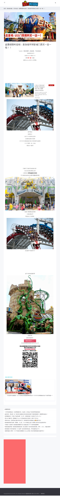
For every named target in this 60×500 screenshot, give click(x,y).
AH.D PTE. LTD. (14, 493)
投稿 (6, 377)
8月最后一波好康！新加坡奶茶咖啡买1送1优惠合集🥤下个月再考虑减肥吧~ (22, 424)
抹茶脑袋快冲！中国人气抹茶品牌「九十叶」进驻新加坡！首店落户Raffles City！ (23, 416)
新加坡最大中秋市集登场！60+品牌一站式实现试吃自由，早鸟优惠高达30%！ (22, 428)
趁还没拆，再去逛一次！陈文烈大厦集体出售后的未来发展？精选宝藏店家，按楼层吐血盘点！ (26, 414)
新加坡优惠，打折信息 (12, 8)
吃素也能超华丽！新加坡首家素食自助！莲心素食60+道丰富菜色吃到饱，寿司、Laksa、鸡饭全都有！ (28, 426)
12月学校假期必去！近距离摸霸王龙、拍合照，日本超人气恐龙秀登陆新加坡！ (23, 412)
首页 (5, 8)
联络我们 (43, 493)
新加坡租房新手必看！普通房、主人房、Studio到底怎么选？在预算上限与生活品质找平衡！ (26, 422)
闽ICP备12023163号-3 (34, 493)
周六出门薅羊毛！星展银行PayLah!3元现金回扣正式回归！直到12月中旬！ (22, 418)
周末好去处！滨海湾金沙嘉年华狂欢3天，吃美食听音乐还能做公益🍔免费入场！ (23, 420)
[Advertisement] (30, 72)
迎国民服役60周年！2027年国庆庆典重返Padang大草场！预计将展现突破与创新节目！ (25, 431)
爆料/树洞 (10, 377)
